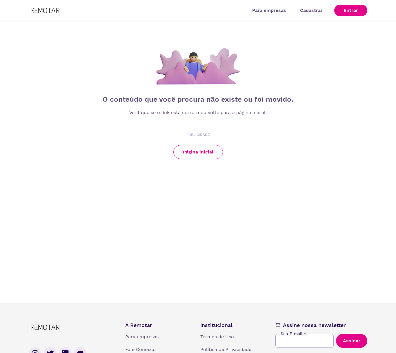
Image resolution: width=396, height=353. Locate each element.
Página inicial (198, 152)
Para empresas (269, 10)
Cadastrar (311, 10)
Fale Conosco (140, 349)
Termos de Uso (217, 336)
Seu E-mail (293, 333)
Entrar (351, 10)
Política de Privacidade (225, 349)
